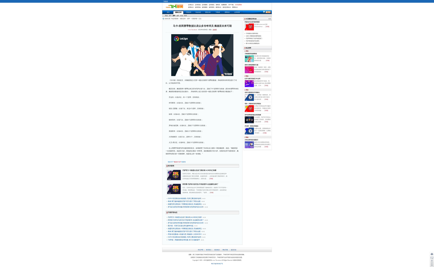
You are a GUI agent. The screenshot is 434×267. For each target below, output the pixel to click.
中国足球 (188, 12)
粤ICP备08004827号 (217, 264)
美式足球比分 (227, 7)
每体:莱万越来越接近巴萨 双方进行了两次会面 (184, 201)
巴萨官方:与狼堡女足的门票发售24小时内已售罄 (199, 170)
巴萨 (179, 162)
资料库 (218, 5)
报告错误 (217, 250)
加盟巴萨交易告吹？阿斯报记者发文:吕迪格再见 (185, 204)
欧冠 (181, 15)
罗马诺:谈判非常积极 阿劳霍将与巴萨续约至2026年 (186, 207)
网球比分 (235, 7)
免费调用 (224, 5)
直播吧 (215, 29)
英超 (166, 15)
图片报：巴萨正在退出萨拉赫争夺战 (180, 226)
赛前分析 (208, 12)
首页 (168, 12)
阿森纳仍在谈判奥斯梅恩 (252, 22)
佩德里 (176, 162)
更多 (269, 19)
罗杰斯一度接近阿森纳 (251, 126)
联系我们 (208, 250)
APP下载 (231, 5)
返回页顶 (233, 250)
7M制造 (217, 12)
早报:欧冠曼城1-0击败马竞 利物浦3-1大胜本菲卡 (185, 234)
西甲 (174, 15)
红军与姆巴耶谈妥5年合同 (252, 78)
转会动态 (198, 12)
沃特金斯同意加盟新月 (251, 140)
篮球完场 (197, 7)
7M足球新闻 (174, 18)
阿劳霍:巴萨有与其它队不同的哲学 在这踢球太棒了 (200, 184)
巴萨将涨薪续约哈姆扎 (252, 41)
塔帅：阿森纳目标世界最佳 (253, 103)
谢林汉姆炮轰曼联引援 (251, 65)
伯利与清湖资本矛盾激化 (252, 92)
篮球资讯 (211, 7)
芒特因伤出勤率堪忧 (252, 33)
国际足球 (178, 12)
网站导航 (225, 250)
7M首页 (165, 1)
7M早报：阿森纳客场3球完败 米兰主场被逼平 (184, 240)
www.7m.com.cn (192, 29)
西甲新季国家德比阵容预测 (253, 115)
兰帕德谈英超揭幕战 (251, 53)
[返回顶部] (432, 254)
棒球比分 (218, 7)
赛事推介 (227, 12)
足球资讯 (211, 5)
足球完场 (197, 5)
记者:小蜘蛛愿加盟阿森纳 (253, 36)
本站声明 (200, 250)
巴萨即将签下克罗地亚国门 (254, 38)
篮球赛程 (204, 7)
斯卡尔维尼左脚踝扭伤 (252, 43)
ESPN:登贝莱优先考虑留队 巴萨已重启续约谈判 (184, 198)
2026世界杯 (238, 5)
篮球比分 (191, 7)
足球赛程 (204, 5)
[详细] (211, 178)
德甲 (178, 15)
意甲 (170, 15)
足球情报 (237, 12)
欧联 (185, 15)
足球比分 (191, 5)
